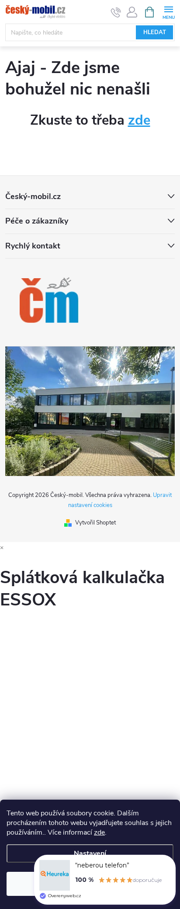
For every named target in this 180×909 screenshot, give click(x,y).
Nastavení (90, 853)
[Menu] (168, 11)
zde (99, 832)
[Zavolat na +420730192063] (116, 12)
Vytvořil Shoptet (95, 523)
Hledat (154, 32)
